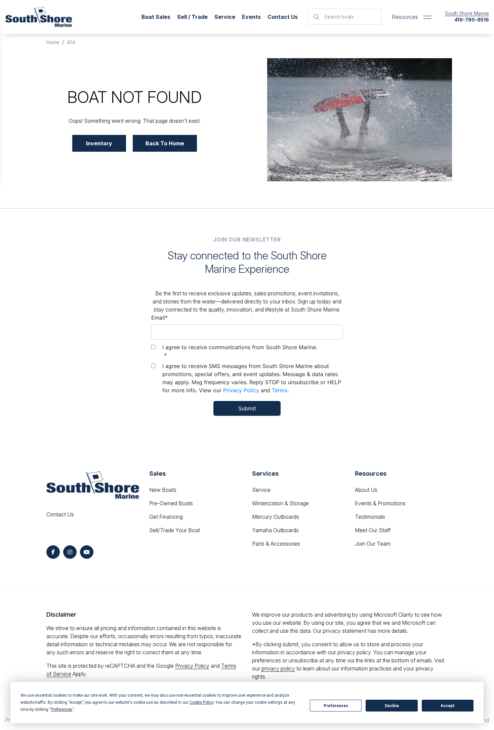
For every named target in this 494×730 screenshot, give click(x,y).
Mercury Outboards (275, 516)
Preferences (336, 705)
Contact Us (282, 16)
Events (251, 16)
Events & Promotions (380, 503)
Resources (405, 16)
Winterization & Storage (280, 503)
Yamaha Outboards (275, 530)
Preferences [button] (61, 709)
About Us (366, 489)
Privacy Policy (241, 390)
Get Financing (166, 516)
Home (52, 42)
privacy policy (278, 668)
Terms (279, 390)
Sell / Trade (192, 16)
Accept (448, 705)
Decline (392, 705)
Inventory (99, 143)
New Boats (162, 489)
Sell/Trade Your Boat (174, 530)
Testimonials (370, 516)
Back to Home (165, 143)
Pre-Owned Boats (171, 503)
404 (71, 42)
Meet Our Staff (372, 530)
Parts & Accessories (276, 543)
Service (261, 489)
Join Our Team (372, 543)
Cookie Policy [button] (201, 702)
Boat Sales (155, 16)
